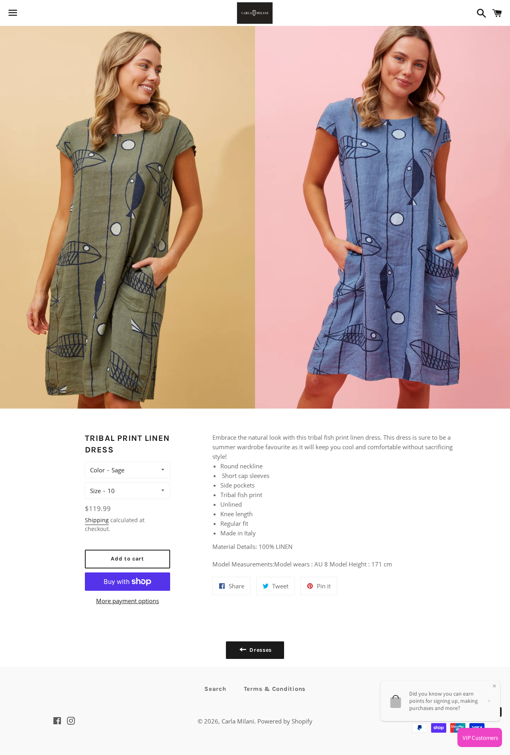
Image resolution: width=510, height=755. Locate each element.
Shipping (97, 520)
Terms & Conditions (275, 688)
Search (215, 688)
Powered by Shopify (284, 721)
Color (97, 470)
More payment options (127, 601)
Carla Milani (238, 721)
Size (95, 491)
